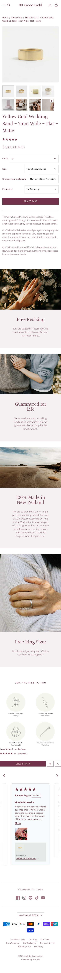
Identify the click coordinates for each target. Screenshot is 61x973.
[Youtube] (43, 898)
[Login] (50, 5)
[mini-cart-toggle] (56, 5)
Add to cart (30, 201)
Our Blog (33, 939)
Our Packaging (29, 943)
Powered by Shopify (30, 959)
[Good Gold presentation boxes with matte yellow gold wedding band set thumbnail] (8, 105)
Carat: (5, 158)
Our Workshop (13, 943)
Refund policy (24, 946)
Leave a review (22, 764)
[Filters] (50, 764)
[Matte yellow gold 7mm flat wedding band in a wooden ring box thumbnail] (35, 105)
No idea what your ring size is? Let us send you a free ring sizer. (30, 652)
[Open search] (8, 5)
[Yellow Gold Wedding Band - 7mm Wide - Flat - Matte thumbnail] (48, 105)
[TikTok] (37, 898)
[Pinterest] (30, 898)
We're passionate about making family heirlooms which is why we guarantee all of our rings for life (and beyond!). (30, 424)
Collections (16, 17)
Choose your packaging (14, 179)
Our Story (38, 946)
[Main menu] (3, 5)
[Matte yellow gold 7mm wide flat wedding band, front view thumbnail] (8, 91)
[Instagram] (24, 898)
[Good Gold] (30, 5)
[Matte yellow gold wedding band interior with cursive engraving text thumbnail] (48, 91)
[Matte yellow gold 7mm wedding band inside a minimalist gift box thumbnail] (21, 105)
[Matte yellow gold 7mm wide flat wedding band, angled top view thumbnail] (21, 91)
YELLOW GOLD (32, 17)
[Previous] (5, 776)
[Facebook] (18, 898)
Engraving (7, 189)
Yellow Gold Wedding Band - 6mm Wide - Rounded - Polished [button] (26, 858)
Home (5, 17)
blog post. (20, 240)
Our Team (45, 939)
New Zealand (28, 915)
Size (4, 169)
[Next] (56, 776)
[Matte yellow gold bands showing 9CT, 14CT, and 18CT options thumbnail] (35, 91)
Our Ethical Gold (17, 939)
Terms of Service (47, 943)
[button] (9, 139)
